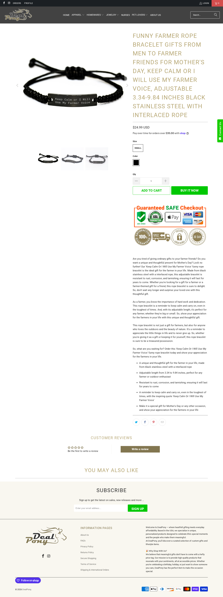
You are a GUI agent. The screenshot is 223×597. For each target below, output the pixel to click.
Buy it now (190, 190)
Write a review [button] (140, 449)
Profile (28, 3)
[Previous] (17, 85)
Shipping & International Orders (94, 570)
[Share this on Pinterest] (153, 422)
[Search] (216, 15)
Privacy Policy (86, 546)
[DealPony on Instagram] (9, 3)
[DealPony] (18, 15)
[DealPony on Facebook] (3, 3)
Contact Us (220, 129)
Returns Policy (87, 552)
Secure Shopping (88, 558)
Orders (17, 3)
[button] (78, 15)
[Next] (127, 85)
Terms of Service (88, 564)
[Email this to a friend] (162, 422)
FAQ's (83, 540)
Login (206, 3)
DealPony (26, 589)
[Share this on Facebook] (145, 422)
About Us (84, 535)
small (138, 148)
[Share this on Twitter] (136, 422)
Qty (134, 174)
